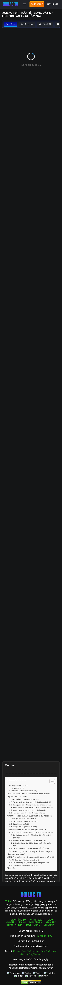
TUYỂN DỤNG (33, 925)
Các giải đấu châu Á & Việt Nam (25, 821)
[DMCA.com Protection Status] (31, 983)
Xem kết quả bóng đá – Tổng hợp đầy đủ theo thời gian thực (32, 836)
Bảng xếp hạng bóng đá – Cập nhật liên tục (29, 840)
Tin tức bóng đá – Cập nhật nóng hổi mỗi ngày (31, 848)
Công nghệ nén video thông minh (26, 865)
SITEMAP (49, 925)
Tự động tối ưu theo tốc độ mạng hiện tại (29, 813)
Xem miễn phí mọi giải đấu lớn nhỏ (25, 799)
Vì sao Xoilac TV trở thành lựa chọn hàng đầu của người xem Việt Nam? (29, 795)
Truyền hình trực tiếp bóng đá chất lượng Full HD (32, 802)
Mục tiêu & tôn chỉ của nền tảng (24, 791)
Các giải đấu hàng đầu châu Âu (24, 819)
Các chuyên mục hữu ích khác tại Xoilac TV (27, 830)
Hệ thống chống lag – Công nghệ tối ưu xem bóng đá (31, 857)
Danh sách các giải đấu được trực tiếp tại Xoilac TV (30, 816)
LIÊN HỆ (21, 922)
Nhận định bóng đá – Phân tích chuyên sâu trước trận (32, 844)
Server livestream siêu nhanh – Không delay (29, 810)
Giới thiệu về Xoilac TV (18, 785)
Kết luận (11, 868)
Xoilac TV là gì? (18, 788)
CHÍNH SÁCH (37, 919)
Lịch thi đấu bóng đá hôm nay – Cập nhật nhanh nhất (33, 832)
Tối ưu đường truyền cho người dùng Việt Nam (31, 863)
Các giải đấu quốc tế (21, 824)
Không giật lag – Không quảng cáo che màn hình (32, 805)
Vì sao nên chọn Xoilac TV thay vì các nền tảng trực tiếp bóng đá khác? (30, 852)
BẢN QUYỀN (35, 922)
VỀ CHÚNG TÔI (18, 919)
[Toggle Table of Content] (50, 781)
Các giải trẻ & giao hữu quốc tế (25, 827)
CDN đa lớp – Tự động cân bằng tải (25, 860)
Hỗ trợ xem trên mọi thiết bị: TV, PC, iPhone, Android (33, 808)
